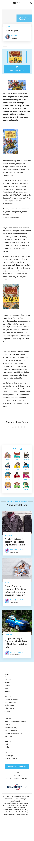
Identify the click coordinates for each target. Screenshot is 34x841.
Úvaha (7, 747)
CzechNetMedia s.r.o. (20, 797)
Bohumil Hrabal (10, 753)
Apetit (7, 27)
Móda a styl (9, 535)
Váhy (17, 479)
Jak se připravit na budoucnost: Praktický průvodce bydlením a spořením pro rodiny (15, 590)
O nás (17, 773)
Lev (8, 489)
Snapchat (8, 689)
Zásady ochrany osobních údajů (17, 778)
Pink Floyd (8, 736)
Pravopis (8, 680)
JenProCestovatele (11, 812)
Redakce (14, 36)
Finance (8, 582)
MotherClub (24, 805)
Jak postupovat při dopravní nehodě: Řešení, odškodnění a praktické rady (17, 642)
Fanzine (16, 810)
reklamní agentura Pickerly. (14, 803)
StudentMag (24, 810)
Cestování (8, 635)
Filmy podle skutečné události (15, 722)
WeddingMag (23, 812)
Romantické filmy (11, 728)
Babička (7, 725)
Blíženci (26, 489)
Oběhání (10, 808)
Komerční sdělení (16, 550)
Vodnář (8, 479)
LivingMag (7, 814)
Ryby (7, 469)
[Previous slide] (6, 57)
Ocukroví (14, 814)
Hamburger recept (11, 702)
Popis (6, 744)
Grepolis (8, 691)
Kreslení (7, 686)
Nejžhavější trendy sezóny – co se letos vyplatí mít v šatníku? (15, 542)
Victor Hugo (9, 756)
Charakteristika (10, 750)
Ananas (7, 711)
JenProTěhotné (19, 808)
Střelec (17, 469)
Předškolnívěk (8, 810)
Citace (7, 677)
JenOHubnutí (23, 814)
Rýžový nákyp (9, 708)
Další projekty (17, 775)
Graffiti (7, 683)
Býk (17, 459)
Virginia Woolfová (11, 759)
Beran (26, 479)
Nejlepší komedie (11, 730)
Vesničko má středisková (13, 733)
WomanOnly (14, 805)
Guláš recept (9, 705)
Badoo (7, 714)
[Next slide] (28, 57)
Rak (17, 489)
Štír (26, 469)
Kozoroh (26, 459)
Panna (8, 459)
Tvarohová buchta (11, 699)
